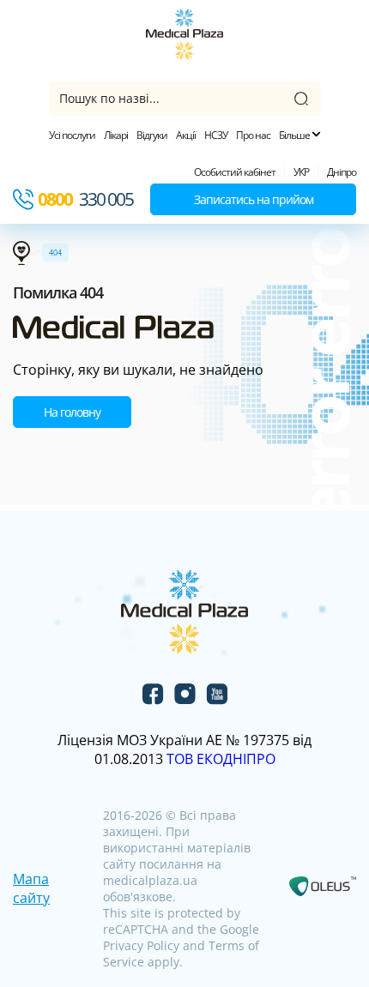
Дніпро (341, 172)
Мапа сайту (31, 888)
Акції (186, 135)
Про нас (253, 135)
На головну (72, 412)
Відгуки (151, 135)
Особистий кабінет (234, 172)
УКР (301, 172)
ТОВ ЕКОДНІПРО (220, 758)
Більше (295, 135)
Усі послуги (72, 135)
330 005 (85, 199)
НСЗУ (215, 135)
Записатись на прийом (253, 199)
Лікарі (116, 135)
